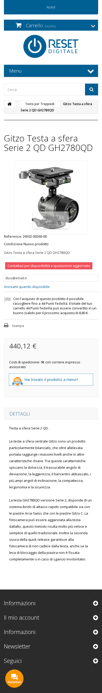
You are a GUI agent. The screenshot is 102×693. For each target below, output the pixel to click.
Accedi (51, 7)
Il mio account (21, 617)
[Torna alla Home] (9, 104)
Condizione (13, 244)
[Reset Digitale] (51, 46)
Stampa (18, 325)
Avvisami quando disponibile (27, 286)
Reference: (13, 236)
